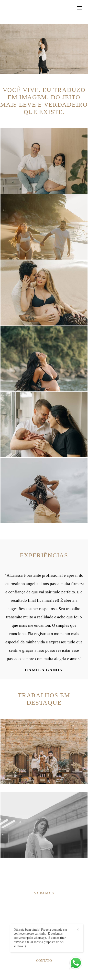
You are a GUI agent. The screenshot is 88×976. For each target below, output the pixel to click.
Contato (44, 961)
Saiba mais (44, 893)
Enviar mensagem (46, 920)
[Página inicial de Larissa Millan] (18, 12)
